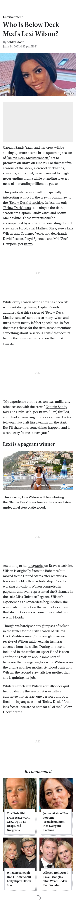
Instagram (69, 93)
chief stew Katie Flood (29, 507)
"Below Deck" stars (17, 208)
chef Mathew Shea (42, 228)
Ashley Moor (15, 42)
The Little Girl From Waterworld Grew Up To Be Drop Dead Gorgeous (18, 822)
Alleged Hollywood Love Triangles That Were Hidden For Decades (55, 879)
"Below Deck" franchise (25, 203)
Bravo (28, 244)
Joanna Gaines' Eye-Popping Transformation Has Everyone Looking (56, 822)
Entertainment (13, 17)
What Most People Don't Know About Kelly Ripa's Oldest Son (19, 879)
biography (36, 566)
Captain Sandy (49, 307)
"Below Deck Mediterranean (27, 158)
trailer (16, 631)
